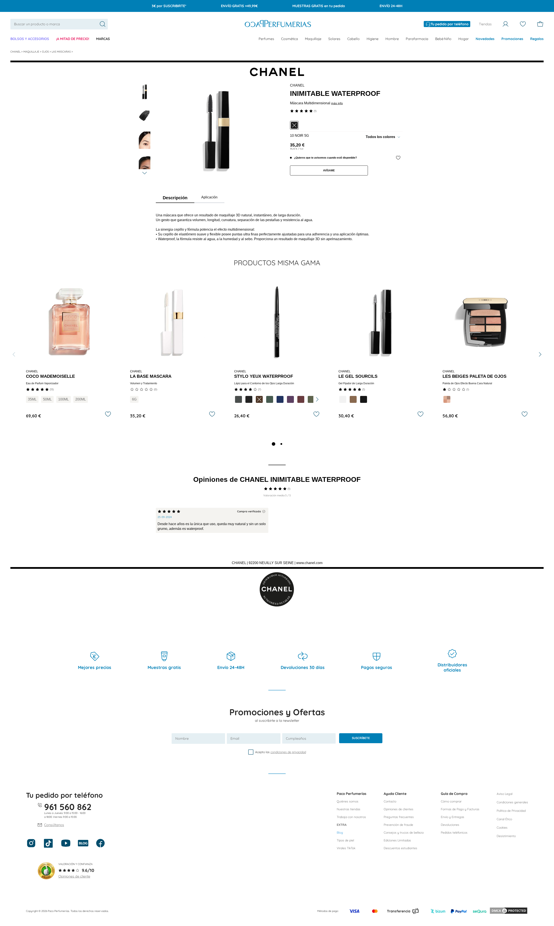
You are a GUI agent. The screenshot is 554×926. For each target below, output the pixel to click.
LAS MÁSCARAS (61, 51)
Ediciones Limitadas (397, 840)
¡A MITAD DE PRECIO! (72, 39)
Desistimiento (506, 836)
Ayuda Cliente (395, 793)
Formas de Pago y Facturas (460, 809)
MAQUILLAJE (31, 51)
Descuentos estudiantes (400, 848)
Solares (334, 39)
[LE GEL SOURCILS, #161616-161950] (363, 399)
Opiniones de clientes (398, 809)
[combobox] (59, 24)
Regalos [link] (537, 39)
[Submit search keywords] (102, 24)
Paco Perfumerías (351, 793)
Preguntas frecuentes (399, 817)
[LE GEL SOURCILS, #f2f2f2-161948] (342, 399)
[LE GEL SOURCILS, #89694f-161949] (353, 399)
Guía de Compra (454, 793)
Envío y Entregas (452, 817)
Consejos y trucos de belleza (404, 832)
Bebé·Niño (443, 39)
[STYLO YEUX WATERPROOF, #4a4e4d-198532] (238, 399)
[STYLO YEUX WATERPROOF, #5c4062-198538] (290, 399)
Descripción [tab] (175, 197)
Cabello (353, 39)
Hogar (463, 39)
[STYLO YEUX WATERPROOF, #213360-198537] (280, 399)
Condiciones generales (512, 802)
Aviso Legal (504, 794)
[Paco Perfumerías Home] (278, 24)
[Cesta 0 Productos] (540, 24)
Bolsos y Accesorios (29, 39)
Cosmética (289, 39)
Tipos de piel (345, 840)
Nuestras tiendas (348, 809)
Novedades (485, 39)
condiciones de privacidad (288, 752)
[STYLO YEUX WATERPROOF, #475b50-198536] (269, 399)
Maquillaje (313, 39)
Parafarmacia (417, 39)
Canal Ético (504, 819)
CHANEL (15, 51)
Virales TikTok (346, 848)
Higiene (372, 39)
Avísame (329, 170)
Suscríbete (361, 738)
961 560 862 (68, 806)
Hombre (392, 39)
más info (337, 103)
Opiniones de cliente (74, 876)
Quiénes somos (347, 801)
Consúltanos (54, 825)
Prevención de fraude (398, 825)
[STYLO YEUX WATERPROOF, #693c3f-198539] (300, 399)
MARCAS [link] (103, 39)
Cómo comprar (451, 801)
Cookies (502, 828)
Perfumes (266, 39)
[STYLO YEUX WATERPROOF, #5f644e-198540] (311, 399)
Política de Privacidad (511, 811)
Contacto (390, 801)
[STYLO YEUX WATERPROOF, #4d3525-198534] (259, 399)
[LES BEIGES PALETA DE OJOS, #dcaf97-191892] (446, 399)
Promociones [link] (512, 39)
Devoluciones (450, 825)
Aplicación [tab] (209, 197)
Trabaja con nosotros (351, 817)
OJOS (46, 51)
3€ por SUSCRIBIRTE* (169, 6)
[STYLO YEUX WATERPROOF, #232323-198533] (248, 399)
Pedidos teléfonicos (454, 832)
